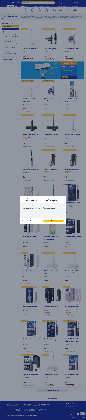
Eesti (24, 197)
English (27, 197)
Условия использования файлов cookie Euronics (34, 212)
